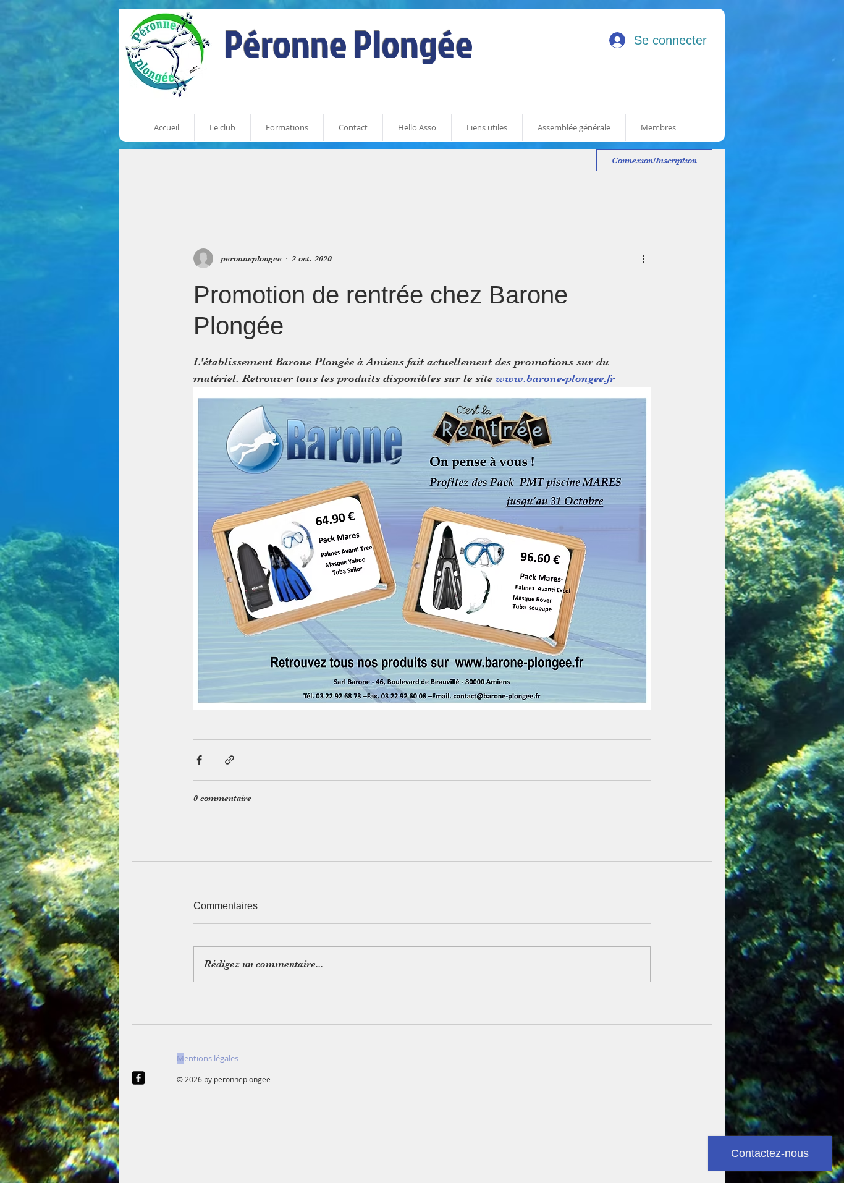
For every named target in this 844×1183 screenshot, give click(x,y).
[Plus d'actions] (643, 258)
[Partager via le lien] (229, 760)
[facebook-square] (138, 1078)
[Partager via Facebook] (199, 760)
